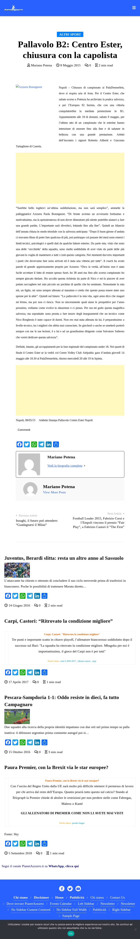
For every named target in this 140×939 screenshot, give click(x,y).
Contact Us (117, 897)
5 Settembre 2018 (20, 853)
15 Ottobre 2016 (19, 752)
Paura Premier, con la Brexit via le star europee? (56, 767)
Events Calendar (61, 903)
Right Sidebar (121, 909)
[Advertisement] (70, 178)
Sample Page (70, 916)
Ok (71, 933)
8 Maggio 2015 (70, 65)
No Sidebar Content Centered (30, 909)
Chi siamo (97, 897)
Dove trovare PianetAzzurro (25, 903)
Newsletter (107, 903)
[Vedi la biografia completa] (84, 466)
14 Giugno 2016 (19, 605)
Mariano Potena (41, 65)
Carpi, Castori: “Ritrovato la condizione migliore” (58, 621)
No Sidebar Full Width (72, 909)
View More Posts (54, 492)
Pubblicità (99, 909)
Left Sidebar (86, 903)
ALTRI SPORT (70, 34)
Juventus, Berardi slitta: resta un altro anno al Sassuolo (64, 558)
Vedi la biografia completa (64, 465)
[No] (135, 929)
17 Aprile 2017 (18, 682)
